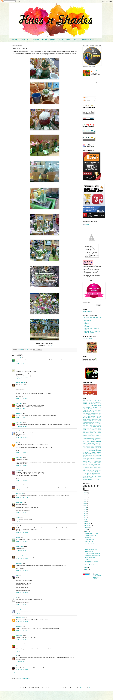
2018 (85, 503)
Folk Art (84, 429)
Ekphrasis (92, 425)
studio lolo (18, 430)
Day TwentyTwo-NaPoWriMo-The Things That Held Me (92, 332)
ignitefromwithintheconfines (88, 438)
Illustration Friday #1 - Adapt (92, 533)
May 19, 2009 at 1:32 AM (22, 521)
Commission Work (91, 419)
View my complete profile (89, 78)
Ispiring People (91, 443)
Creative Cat (88, 547)
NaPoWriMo (93, 455)
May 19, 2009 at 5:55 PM (22, 621)
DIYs (75, 40)
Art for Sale (85, 408)
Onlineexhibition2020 (93, 458)
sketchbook (98, 469)
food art (88, 429)
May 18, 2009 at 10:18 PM (22, 426)
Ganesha (84, 431)
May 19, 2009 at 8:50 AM (22, 604)
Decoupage (90, 422)
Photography (94, 464)
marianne (18, 470)
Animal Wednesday (87, 405)
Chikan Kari (98, 416)
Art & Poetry (97, 405)
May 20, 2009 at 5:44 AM (22, 661)
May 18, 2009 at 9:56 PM (22, 378)
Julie (17, 525)
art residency (96, 408)
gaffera (80, 687)
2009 (85, 521)
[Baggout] (86, 224)
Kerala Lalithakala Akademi (88, 446)
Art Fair (90, 407)
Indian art (98, 440)
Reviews (99, 467)
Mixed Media (86, 453)
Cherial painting (91, 416)
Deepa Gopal (19, 403)
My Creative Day (86, 455)
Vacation (89, 474)
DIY (100, 423)
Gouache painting (87, 434)
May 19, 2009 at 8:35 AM (22, 592)
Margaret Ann (19, 493)
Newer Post (15, 676)
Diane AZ (18, 537)
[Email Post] (31, 349)
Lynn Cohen (19, 485)
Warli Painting (98, 476)
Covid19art (90, 420)
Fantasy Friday (86, 428)
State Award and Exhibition (93, 470)
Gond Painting (86, 432)
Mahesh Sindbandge (21, 382)
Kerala (99, 444)
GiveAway (89, 431)
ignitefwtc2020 (98, 438)
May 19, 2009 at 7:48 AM (22, 570)
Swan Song (88, 537)
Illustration (85, 440)
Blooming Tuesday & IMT (91, 549)
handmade (85, 435)
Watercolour (85, 477)
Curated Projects (48, 40)
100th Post (96, 400)
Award (94, 411)
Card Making (98, 414)
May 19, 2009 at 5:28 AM (22, 559)
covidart (95, 420)
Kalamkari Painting (93, 444)
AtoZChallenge (88, 411)
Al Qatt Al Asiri (97, 403)
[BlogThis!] (35, 350)
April (86, 567)
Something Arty (88, 559)
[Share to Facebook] (39, 350)
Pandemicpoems (97, 461)
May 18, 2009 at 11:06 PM (22, 497)
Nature (99, 455)
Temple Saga (92, 471)
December (88, 523)
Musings (92, 453)
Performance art (86, 464)
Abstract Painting (92, 402)
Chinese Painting (92, 417)
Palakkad (85, 461)
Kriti (17, 575)
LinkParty (99, 449)
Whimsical (92, 477)
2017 (85, 505)
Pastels (84, 462)
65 (86, 388)
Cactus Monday (92, 414)
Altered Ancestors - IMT (90, 535)
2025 (85, 493)
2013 (85, 513)
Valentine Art (95, 474)
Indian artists (86, 441)
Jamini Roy (98, 443)
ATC (84, 411)
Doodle (84, 425)
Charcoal (84, 416)
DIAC (87, 423)
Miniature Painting (95, 452)
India (93, 440)
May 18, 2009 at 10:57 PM (22, 489)
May (86, 531)
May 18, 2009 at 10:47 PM (22, 452)
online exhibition (93, 456)
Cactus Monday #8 (89, 539)
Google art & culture (95, 432)
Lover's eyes (85, 450)
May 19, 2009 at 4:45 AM (22, 550)
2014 (85, 511)
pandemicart (90, 461)
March (87, 569)
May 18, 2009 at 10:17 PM (22, 417)
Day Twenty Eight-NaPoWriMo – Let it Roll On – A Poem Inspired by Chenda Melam (92, 319)
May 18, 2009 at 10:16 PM (22, 408)
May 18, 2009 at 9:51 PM (22, 363)
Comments (87, 100)
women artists (91, 479)
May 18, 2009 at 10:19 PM (22, 437)
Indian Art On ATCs (89, 541)
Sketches (85, 470)
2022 (85, 495)
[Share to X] (37, 350)
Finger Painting (97, 428)
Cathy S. (18, 517)
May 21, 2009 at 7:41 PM (22, 669)
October (87, 527)
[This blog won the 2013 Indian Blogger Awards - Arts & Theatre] (92, 180)
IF (100, 435)
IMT (90, 440)
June (86, 529)
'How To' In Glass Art (88, 400)
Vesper (17, 666)
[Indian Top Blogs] (88, 146)
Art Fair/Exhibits (96, 407)
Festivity (92, 428)
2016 (85, 507)
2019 (85, 501)
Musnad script (98, 453)
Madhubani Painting (93, 450)
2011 (85, 517)
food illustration (94, 429)
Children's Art (86, 417)
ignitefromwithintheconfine (88, 437)
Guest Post (95, 434)
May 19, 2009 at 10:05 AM (22, 613)
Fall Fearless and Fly (95, 426)
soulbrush (18, 357)
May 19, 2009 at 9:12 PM (22, 630)
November (88, 525)
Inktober (93, 441)
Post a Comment (18, 673)
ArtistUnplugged (20, 555)
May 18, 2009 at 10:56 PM (22, 480)
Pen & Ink (98, 463)
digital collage (96, 423)
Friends (99, 429)
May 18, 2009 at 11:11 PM (22, 512)
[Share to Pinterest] (40, 350)
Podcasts (90, 466)
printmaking (87, 467)
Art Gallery (90, 408)
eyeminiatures (98, 425)
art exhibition (85, 407)
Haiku (100, 434)
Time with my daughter (92, 473)
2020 (85, 499)
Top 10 (99, 473)
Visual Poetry (90, 476)
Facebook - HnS (87, 40)
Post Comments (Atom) (23, 678)
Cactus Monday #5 (89, 564)
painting (93, 459)
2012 (85, 515)
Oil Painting (85, 456)
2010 (85, 519)
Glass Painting (97, 431)
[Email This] (34, 350)
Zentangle (97, 479)
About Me (24, 40)
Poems (95, 466)
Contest (96, 419)
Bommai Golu (90, 413)
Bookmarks (95, 413)
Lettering (95, 449)
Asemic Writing (98, 410)
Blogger (90, 687)
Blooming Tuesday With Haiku (92, 553)
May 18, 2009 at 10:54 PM (22, 465)
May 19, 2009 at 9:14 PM (22, 651)
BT (16, 655)
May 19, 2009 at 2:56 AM (22, 541)
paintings (99, 460)
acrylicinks (90, 403)
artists (92, 410)
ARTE (88, 410)
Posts (86, 97)
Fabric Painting (86, 426)
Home (14, 40)
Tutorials (85, 474)
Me (16, 597)
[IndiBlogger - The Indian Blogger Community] (91, 378)
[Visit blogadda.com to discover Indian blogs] (86, 574)
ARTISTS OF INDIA (87, 338)
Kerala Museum (90, 447)
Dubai (87, 425)
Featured (35, 40)
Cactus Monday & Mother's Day (92, 555)
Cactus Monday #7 (89, 551)
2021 (85, 497)
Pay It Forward (90, 463)
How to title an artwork (93, 435)
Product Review (93, 467)
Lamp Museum (90, 449)
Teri (51, 345)
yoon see (18, 368)
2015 (85, 509)
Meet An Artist (64, 40)
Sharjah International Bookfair (89, 469)
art (92, 405)
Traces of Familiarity (90, 557)
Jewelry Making (86, 444)
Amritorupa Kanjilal (21, 609)
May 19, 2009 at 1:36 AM (22, 532)
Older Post (74, 676)
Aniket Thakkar (20, 502)
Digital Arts (90, 423)
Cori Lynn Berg (19, 546)
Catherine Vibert (20, 617)
